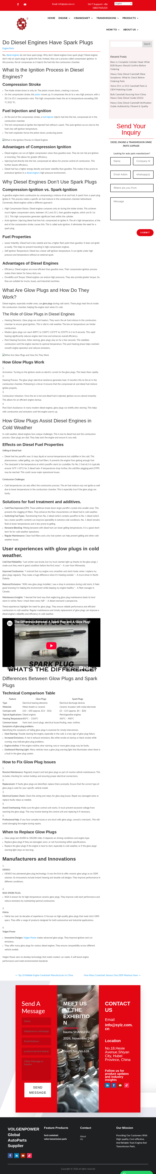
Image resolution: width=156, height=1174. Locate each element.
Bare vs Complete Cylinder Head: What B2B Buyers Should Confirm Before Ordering (130, 66)
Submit (145, 232)
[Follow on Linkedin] (107, 1085)
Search (147, 44)
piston (38, 95)
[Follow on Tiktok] (126, 1085)
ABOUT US (129, 29)
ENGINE (62, 18)
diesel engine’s (33, 173)
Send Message (37, 1090)
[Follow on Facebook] (18, 4)
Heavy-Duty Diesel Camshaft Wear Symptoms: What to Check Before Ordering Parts (127, 78)
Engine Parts (8, 48)
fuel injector (48, 117)
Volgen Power (29, 938)
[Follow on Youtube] (25, 4)
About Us (83, 1137)
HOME (51, 18)
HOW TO (111, 29)
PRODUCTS (129, 18)
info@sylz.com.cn (119, 1027)
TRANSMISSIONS (106, 18)
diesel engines (12, 55)
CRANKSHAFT (82, 18)
